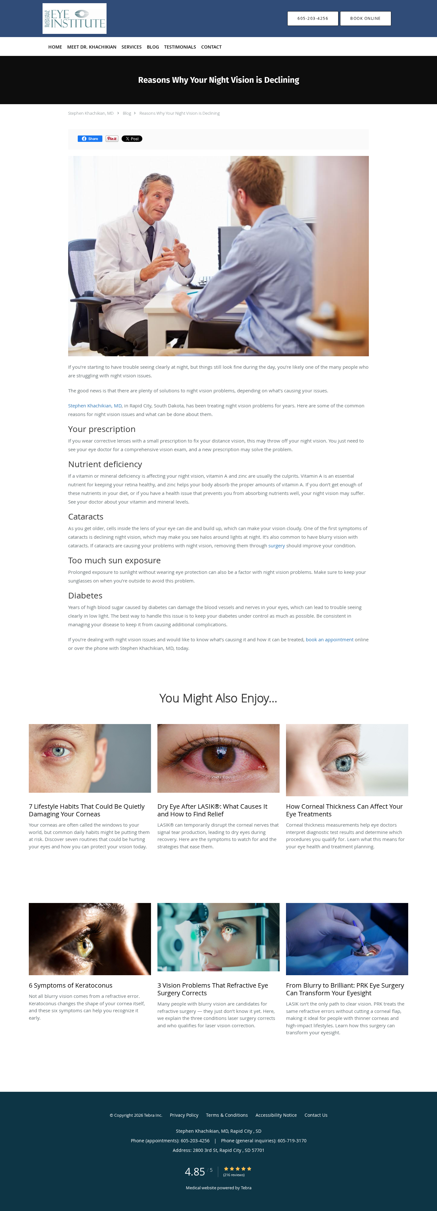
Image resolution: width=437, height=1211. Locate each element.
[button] (365, 18)
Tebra (246, 1188)
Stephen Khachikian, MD (91, 113)
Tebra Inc (152, 1115)
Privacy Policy (184, 1115)
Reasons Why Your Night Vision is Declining (179, 113)
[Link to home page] (65, 18)
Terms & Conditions (227, 1115)
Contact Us (316, 1115)
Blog (127, 113)
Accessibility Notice (276, 1115)
